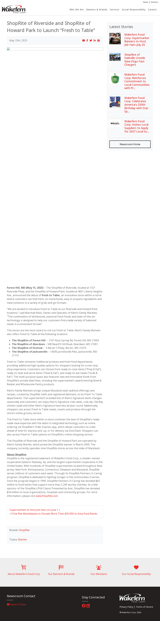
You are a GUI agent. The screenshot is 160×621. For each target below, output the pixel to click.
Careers (152, 9)
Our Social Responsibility (136, 574)
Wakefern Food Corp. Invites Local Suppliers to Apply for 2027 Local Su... (136, 126)
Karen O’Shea (17, 604)
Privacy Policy (126, 606)
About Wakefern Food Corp (24, 574)
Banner (22, 539)
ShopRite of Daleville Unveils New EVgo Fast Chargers (134, 60)
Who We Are (77, 9)
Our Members (99, 574)
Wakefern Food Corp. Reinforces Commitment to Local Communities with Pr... (137, 81)
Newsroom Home (130, 144)
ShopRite (24, 530)
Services (114, 9)
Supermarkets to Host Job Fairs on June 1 (34, 510)
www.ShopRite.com (47, 496)
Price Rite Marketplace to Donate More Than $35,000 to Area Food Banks (54, 513)
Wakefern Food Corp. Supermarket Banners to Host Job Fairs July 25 (136, 40)
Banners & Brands (96, 9)
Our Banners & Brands (61, 574)
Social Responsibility (133, 9)
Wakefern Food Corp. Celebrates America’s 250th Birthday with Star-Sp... (136, 104)
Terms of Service (144, 606)
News (145, 2)
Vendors (154, 2)
